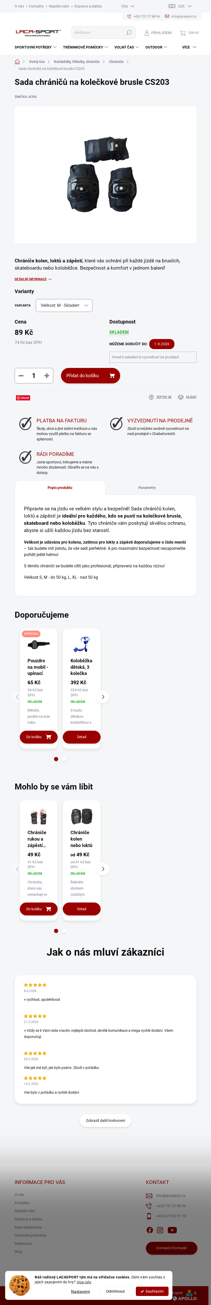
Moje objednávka (28, 1227)
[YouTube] (172, 1229)
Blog (18, 1252)
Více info (84, 1282)
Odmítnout (115, 1291)
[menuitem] (36, 47)
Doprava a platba (88, 6)
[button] (56, 759)
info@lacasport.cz (171, 1196)
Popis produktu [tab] (60, 488)
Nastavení (80, 1291)
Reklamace (23, 1244)
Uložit (25, 398)
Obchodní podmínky (31, 1235)
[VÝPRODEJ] (39, 644)
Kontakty (36, 6)
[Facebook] (150, 1229)
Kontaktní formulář (171, 1248)
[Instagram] (160, 1229)
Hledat (129, 32)
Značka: (26, 97)
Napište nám (59, 6)
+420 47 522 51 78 (171, 1216)
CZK (181, 6)
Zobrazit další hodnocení (105, 1120)
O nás (19, 6)
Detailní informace (31, 279)
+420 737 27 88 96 (171, 1206)
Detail (81, 737)
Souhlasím (155, 1291)
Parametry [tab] (147, 488)
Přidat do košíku (82, 375)
